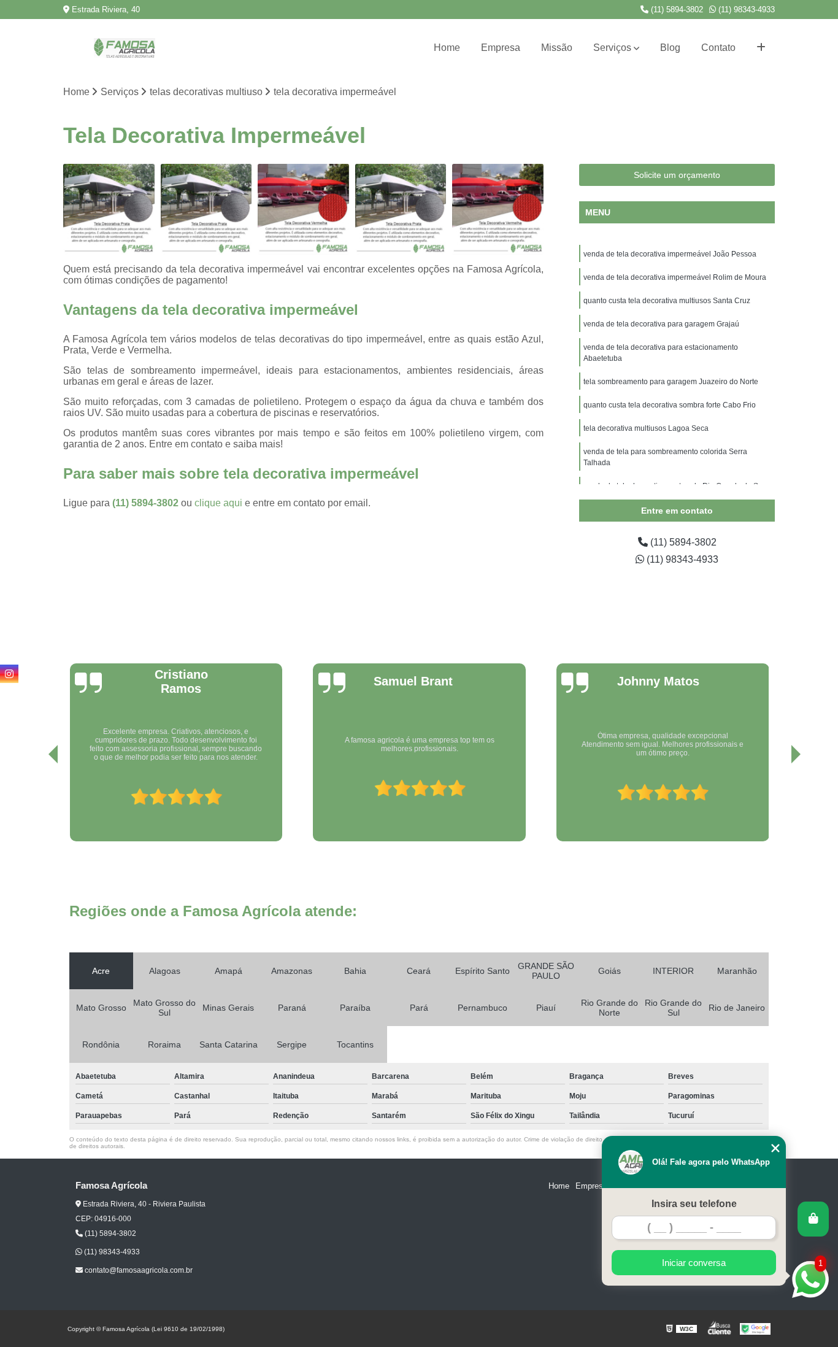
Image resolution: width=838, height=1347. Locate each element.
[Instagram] (9, 674)
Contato (718, 47)
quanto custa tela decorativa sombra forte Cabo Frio (669, 405)
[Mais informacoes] (761, 48)
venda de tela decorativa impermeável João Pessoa (669, 254)
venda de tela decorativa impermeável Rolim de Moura (674, 277)
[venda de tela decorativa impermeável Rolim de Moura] (206, 209)
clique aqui (218, 503)
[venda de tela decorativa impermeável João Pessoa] (109, 209)
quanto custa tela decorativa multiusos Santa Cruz (666, 300)
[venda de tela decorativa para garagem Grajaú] (401, 209)
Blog (670, 47)
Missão (556, 47)
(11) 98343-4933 (745, 9)
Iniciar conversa (694, 1262)
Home (447, 47)
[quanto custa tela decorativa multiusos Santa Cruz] (303, 209)
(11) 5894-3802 (675, 9)
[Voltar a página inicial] (124, 48)
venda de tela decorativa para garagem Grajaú (661, 324)
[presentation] (36, 800)
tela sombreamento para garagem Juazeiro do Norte (670, 381)
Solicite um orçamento (677, 175)
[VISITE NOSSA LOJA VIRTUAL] (813, 1219)
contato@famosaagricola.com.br (138, 1270)
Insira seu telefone (694, 1203)
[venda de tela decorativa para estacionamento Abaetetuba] (498, 209)
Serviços (612, 47)
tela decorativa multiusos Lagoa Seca (646, 428)
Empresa (500, 47)
